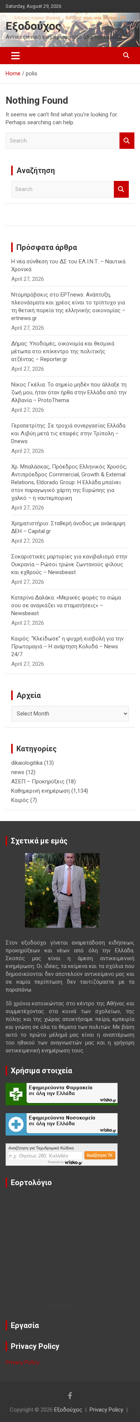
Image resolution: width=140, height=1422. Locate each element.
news (17, 772)
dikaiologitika (27, 762)
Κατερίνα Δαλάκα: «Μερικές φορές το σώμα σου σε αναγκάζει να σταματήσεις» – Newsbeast (66, 605)
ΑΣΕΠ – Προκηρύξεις (38, 781)
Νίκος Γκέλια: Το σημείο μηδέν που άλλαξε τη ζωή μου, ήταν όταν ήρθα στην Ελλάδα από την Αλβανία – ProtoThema (69, 392)
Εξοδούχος (33, 25)
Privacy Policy (22, 1362)
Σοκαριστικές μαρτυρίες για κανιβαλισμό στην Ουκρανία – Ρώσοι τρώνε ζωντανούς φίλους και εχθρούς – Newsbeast (69, 564)
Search (126, 140)
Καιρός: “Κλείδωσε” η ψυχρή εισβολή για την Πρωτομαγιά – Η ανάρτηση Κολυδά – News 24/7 (67, 646)
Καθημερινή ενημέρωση (40, 790)
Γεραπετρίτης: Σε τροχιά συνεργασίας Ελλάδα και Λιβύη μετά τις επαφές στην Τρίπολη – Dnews (68, 433)
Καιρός (20, 800)
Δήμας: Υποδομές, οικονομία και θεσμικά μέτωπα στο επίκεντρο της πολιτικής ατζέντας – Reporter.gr (62, 351)
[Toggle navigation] (15, 55)
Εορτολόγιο (60, 1305)
